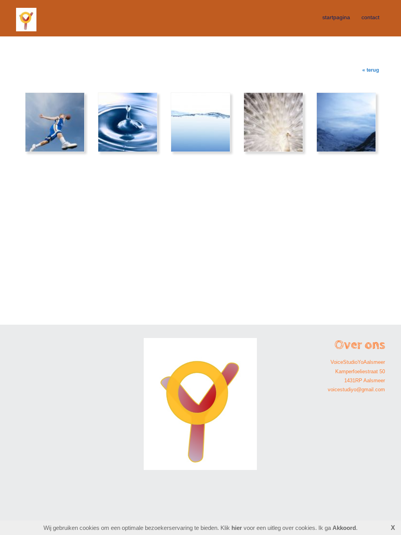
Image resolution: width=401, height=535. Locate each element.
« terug (370, 70)
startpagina (336, 17)
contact (370, 17)
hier (236, 527)
